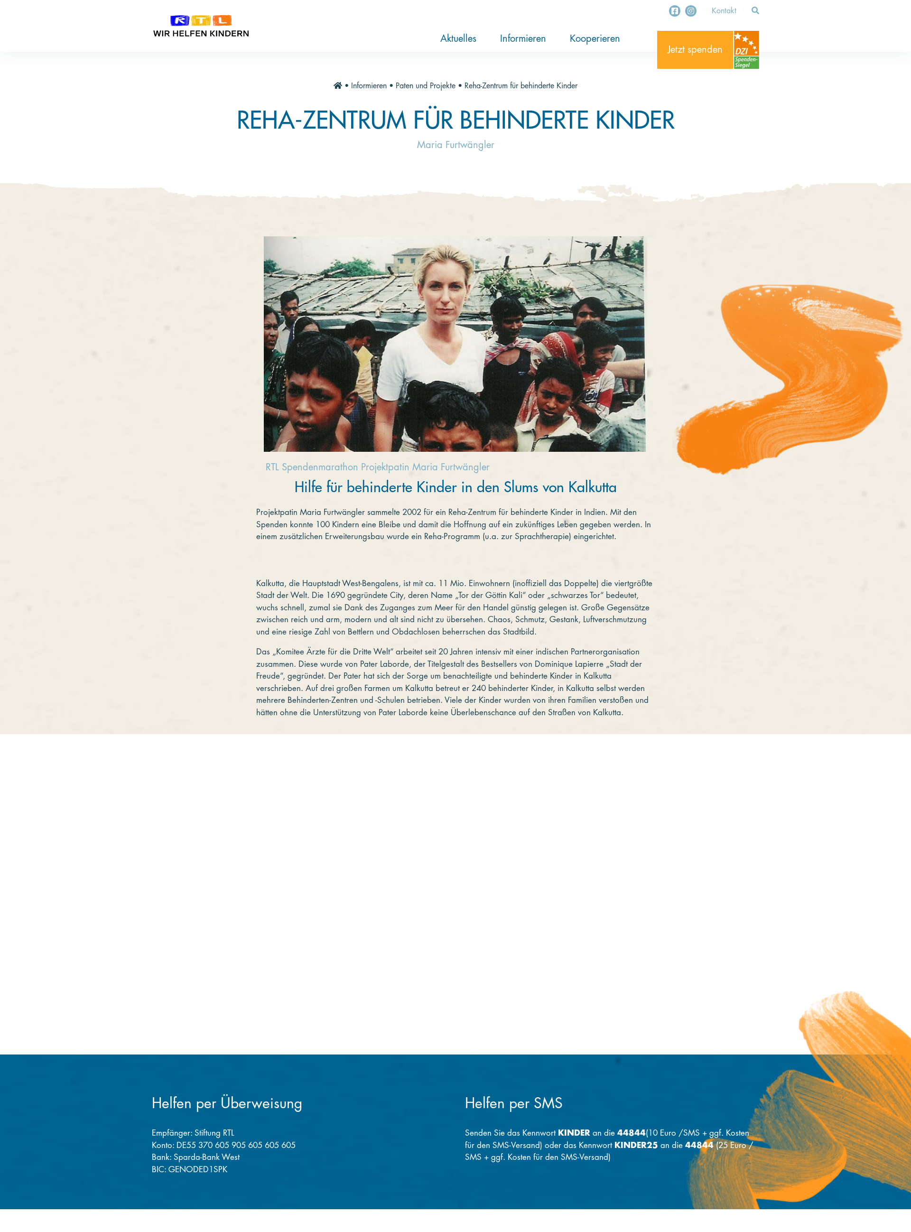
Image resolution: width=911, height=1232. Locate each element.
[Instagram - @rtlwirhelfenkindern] (691, 11)
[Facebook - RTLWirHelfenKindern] (674, 11)
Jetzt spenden (695, 50)
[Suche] (755, 11)
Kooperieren (595, 39)
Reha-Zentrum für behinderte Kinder (521, 86)
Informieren (523, 39)
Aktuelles (458, 39)
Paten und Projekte (426, 86)
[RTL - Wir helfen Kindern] (201, 26)
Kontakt (724, 11)
